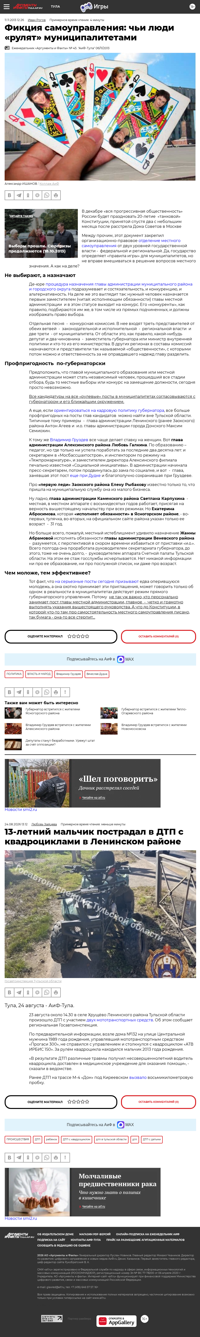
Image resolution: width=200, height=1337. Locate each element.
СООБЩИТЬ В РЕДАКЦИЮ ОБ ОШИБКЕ (63, 1245)
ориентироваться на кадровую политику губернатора (109, 410)
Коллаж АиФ (49, 183)
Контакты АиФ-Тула (86, 1240)
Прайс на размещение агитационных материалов (145, 1240)
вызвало (138, 1077)
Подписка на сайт (51, 1240)
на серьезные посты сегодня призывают (97, 581)
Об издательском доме (55, 1234)
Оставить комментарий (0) (159, 636)
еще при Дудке (85, 475)
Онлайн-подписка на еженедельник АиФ (148, 1234)
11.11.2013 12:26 (14, 20)
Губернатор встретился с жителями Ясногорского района (53, 711)
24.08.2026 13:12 (16, 824)
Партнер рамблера (79, 1318)
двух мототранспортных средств (120, 1020)
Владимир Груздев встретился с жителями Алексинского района (58, 727)
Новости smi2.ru (21, 809)
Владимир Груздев (69, 440)
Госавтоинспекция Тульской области (33, 981)
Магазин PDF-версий (94, 1234)
